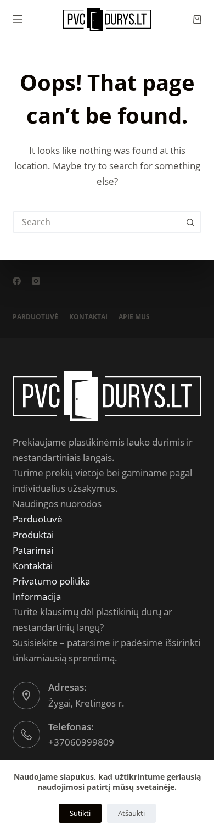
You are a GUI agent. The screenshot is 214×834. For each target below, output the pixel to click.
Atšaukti (131, 813)
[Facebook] (17, 281)
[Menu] (17, 19)
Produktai (33, 535)
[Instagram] (36, 281)
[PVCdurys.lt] (107, 394)
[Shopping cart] (197, 19)
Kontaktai (88, 317)
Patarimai (33, 550)
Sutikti (80, 813)
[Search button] (190, 222)
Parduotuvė (35, 317)
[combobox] (97, 222)
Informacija (37, 596)
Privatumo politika (51, 581)
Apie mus (134, 317)
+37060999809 (81, 742)
